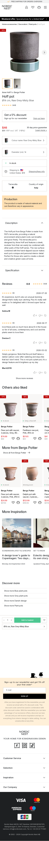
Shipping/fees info (37, 171)
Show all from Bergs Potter (14, 453)
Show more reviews (24, 378)
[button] (9, 105)
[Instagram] (24, 745)
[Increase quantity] (11, 620)
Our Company (10, 787)
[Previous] (4, 52)
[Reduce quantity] (4, 620)
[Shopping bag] (39, 7)
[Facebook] (17, 745)
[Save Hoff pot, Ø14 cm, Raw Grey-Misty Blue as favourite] (44, 620)
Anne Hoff (6, 92)
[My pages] (26, 7)
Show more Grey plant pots (16, 596)
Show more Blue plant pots (15, 591)
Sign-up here (39, 118)
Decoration (23, 24)
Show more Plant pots (13, 606)
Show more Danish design (15, 601)
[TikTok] (32, 745)
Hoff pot (41, 24)
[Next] (44, 52)
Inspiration (8, 777)
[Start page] (7, 7)
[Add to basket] (18, 438)
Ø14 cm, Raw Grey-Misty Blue (16, 626)
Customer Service (12, 758)
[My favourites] (33, 7)
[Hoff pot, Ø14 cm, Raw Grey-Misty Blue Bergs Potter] (24, 52)
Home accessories (9, 24)
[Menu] (45, 7)
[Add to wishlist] (13, 438)
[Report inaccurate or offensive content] (45, 315)
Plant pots (33, 24)
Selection (8, 768)
